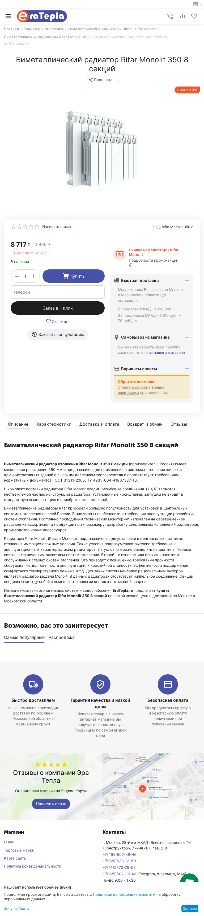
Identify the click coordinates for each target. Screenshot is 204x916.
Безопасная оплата (167, 700)
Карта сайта (15, 858)
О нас (9, 842)
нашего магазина (169, 352)
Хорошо (190, 908)
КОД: (156, 227)
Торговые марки (19, 850)
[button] (103, 80)
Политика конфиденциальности (32, 866)
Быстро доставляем (33, 700)
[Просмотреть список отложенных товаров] (194, 16)
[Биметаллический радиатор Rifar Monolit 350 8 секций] (102, 149)
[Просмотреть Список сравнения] (182, 16)
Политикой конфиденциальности (122, 894)
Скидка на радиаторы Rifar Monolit (153, 252)
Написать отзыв (51, 803)
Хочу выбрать (16, 908)
